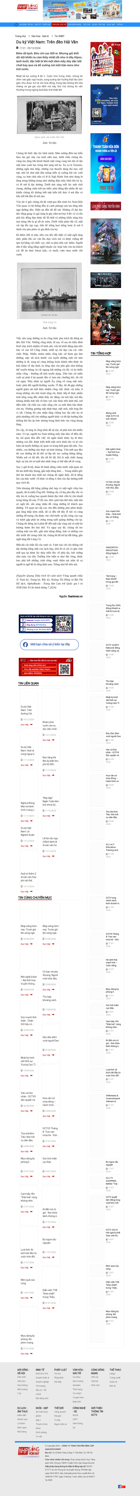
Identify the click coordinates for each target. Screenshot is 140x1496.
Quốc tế (113, 1382)
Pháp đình (59, 1378)
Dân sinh (21, 1377)
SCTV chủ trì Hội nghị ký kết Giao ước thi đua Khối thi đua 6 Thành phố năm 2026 (113, 1237)
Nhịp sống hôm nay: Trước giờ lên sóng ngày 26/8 (113, 365)
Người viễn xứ (60, 1424)
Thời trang (77, 1389)
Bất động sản (42, 1398)
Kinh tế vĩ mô (42, 1373)
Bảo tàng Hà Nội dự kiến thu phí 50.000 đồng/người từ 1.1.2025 (50, 764)
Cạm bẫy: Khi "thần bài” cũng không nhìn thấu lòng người (29, 1200)
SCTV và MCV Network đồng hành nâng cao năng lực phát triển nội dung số (113, 652)
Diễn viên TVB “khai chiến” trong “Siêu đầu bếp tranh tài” (50, 1297)
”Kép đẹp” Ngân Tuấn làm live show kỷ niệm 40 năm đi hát (51, 805)
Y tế (19, 1393)
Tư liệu (57, 1420)
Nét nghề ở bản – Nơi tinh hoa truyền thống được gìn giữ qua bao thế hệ (113, 455)
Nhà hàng (21, 1432)
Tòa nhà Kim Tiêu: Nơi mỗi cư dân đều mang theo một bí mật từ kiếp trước (113, 819)
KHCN (75, 1415)
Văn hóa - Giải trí (59, 24)
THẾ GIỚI (59, 1408)
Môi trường (22, 1389)
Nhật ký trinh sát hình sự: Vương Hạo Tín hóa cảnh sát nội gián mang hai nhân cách (113, 704)
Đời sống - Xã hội (26, 24)
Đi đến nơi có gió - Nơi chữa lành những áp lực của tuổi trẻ (113, 1044)
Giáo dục (21, 1381)
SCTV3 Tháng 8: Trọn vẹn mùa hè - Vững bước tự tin (113, 938)
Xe (74, 1427)
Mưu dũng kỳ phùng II (112, 990)
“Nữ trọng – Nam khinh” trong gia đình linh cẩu (113, 580)
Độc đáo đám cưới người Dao (113, 735)
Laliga (112, 1373)
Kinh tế (38, 24)
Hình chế (95, 1385)
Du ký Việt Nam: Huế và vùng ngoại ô (27, 750)
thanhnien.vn (75, 596)
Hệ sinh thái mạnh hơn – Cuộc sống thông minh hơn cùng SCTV (113, 965)
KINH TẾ (40, 1369)
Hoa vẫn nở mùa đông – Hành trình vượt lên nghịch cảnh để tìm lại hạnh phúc (113, 782)
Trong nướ (114, 1378)
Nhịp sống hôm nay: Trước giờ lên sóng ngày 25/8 (113, 391)
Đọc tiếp (24, 724)
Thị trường (40, 1386)
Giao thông (22, 1385)
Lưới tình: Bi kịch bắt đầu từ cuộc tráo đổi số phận (113, 1074)
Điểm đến (21, 1415)
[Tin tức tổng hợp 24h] (27, 3)
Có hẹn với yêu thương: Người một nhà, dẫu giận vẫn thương (50, 978)
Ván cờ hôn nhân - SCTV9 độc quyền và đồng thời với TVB (28, 1100)
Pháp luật (46, 24)
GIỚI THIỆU (96, 1408)
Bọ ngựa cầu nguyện (112, 1163)
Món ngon (22, 1427)
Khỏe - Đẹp (111, 24)
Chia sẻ (94, 1377)
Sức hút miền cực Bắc (112, 1006)
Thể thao (86, 24)
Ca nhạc (77, 1377)
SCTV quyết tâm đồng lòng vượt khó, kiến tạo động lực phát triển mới (113, 1203)
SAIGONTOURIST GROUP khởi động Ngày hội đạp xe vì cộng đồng (114, 553)
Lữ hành (21, 1423)
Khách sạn (22, 1419)
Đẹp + (38, 1420)
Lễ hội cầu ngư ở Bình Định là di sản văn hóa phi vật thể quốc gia (50, 845)
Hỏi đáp (57, 1382)
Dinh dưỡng (41, 1432)
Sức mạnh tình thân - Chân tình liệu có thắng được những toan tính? (113, 517)
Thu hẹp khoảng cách (112, 682)
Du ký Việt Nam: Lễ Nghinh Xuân (27, 831)
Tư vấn (39, 1436)
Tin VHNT (77, 1393)
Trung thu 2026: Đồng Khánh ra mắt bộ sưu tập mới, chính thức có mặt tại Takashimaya (113, 612)
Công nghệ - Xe (20, 31)
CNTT (75, 1419)
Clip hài (94, 1381)
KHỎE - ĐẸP (42, 1408)
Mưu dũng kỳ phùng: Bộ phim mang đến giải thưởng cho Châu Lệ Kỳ (112, 1318)
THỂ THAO (115, 1369)
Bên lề (112, 1386)
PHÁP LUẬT (60, 1369)
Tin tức (57, 1373)
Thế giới (120, 24)
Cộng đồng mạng (74, 24)
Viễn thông (78, 1423)
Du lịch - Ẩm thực (98, 24)
